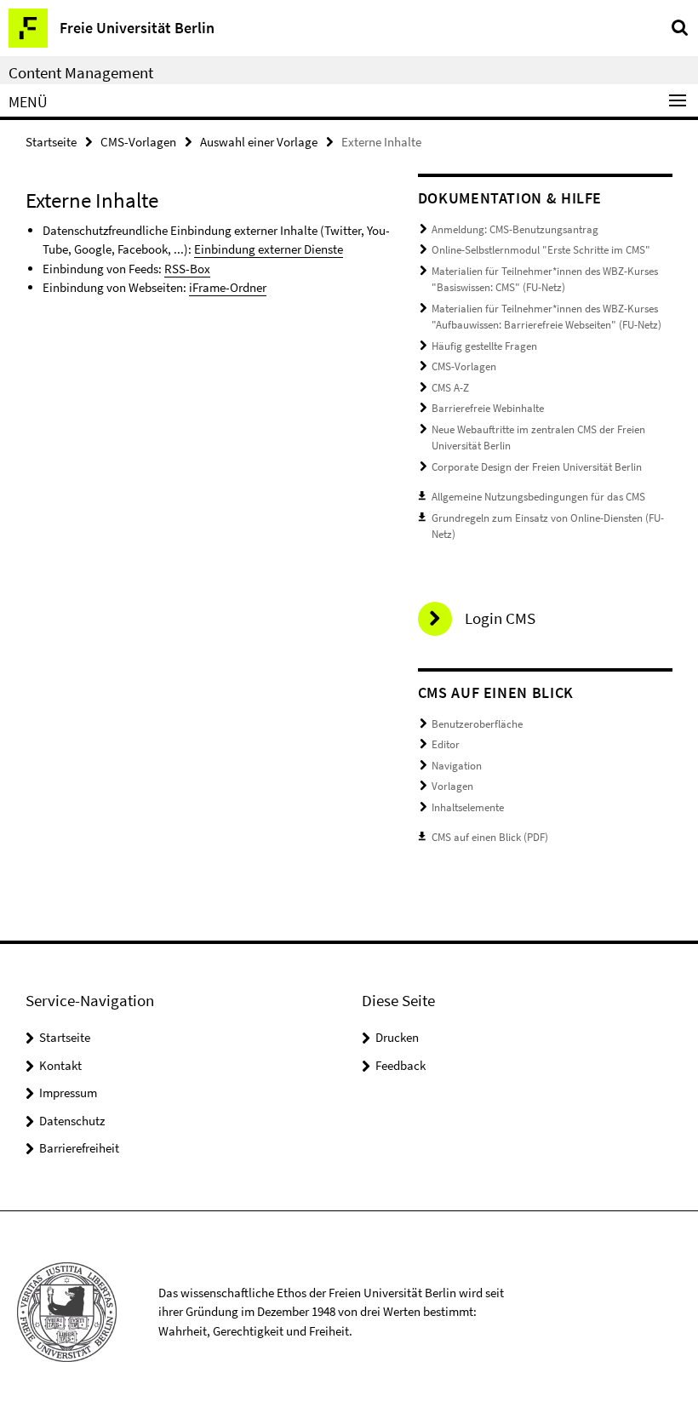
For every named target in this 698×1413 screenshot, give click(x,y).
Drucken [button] (397, 1037)
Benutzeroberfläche (477, 724)
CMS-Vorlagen (138, 142)
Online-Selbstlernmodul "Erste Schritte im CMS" (541, 250)
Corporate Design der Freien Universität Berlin (537, 467)
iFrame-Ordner (227, 287)
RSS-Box (187, 268)
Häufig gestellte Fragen (484, 346)
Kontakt (60, 1065)
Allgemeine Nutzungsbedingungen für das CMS (538, 496)
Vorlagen (452, 786)
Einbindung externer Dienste (268, 249)
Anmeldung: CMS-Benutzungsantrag (515, 229)
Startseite (51, 142)
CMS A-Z (450, 387)
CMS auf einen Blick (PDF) (490, 837)
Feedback (400, 1065)
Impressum (68, 1092)
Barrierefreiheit (79, 1148)
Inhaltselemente (468, 807)
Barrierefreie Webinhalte (488, 408)
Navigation (457, 765)
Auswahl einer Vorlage (259, 142)
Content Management (81, 72)
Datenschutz (72, 1121)
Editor (446, 744)
